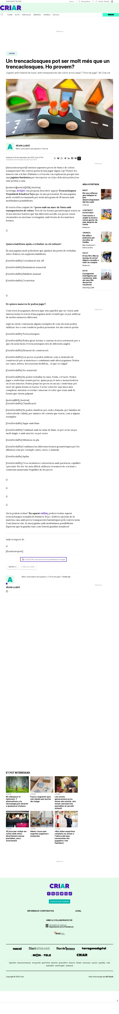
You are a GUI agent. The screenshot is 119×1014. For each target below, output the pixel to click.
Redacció (86, 227)
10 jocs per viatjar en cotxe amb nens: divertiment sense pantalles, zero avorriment (16, 836)
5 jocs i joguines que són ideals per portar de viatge (40, 799)
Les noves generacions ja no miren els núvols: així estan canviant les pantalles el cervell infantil (65, 803)
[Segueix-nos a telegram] (61, 894)
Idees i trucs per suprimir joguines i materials (39, 833)
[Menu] (1, 15)
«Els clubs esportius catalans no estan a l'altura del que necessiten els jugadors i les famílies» (65, 837)
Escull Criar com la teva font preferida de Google (45, 559)
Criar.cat (86, 205)
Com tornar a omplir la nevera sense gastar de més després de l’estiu (90, 220)
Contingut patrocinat (88, 211)
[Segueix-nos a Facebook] (49, 894)
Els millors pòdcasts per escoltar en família (89, 238)
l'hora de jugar (27, 567)
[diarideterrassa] (66, 949)
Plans (10, 15)
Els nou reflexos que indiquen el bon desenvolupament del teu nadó (91, 197)
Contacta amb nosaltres (59, 901)
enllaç (44, 513)
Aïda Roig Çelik (88, 288)
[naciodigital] (17, 949)
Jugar (12, 53)
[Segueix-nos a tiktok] (70, 894)
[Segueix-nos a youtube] (66, 894)
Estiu (17, 15)
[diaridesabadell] (39, 949)
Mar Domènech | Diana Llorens (89, 246)
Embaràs (37, 15)
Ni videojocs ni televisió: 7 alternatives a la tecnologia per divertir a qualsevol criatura (17, 801)
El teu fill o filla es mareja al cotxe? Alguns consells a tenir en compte (91, 259)
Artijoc (21, 190)
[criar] (82, 955)
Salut (85, 253)
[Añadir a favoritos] (79, 158)
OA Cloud (109, 977)
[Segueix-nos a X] (53, 894)
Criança (46, 15)
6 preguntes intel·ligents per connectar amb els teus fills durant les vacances (90, 279)
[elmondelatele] (41, 955)
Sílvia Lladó (23, 145)
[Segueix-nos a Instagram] (57, 894)
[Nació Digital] (22, 8)
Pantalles (26, 15)
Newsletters (85, 1)
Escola (56, 15)
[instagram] (7, 591)
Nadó (85, 190)
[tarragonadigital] (94, 949)
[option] (59, 109)
